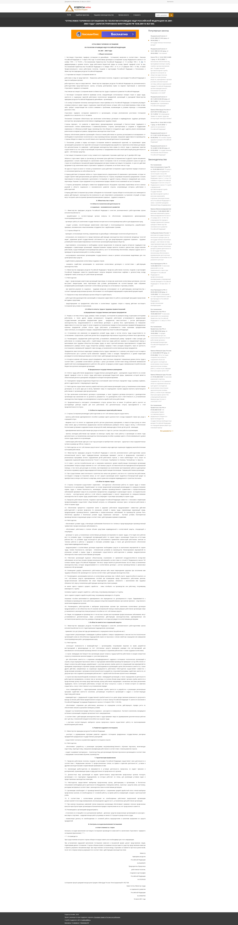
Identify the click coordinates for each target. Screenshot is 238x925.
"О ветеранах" (159, 51)
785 (142, 62)
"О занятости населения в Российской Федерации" (161, 126)
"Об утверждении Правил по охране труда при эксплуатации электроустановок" (161, 114)
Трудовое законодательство (104, 15)
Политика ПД (84, 923)
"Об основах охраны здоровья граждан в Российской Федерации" (161, 137)
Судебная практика (82, 15)
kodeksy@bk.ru (85, 920)
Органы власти (123, 15)
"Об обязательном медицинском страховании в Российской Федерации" (160, 101)
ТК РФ (69, 15)
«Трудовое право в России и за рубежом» (107, 917)
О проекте (137, 15)
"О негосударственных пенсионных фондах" (161, 40)
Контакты (170, 1)
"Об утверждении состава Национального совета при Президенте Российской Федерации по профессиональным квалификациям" (161, 297)
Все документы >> (166, 431)
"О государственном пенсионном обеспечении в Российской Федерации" (161, 150)
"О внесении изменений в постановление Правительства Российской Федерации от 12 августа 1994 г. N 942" (161, 316)
